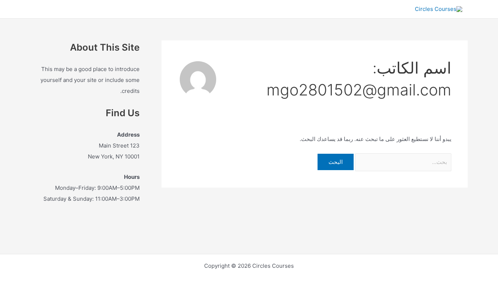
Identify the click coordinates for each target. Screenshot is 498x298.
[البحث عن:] (403, 161)
